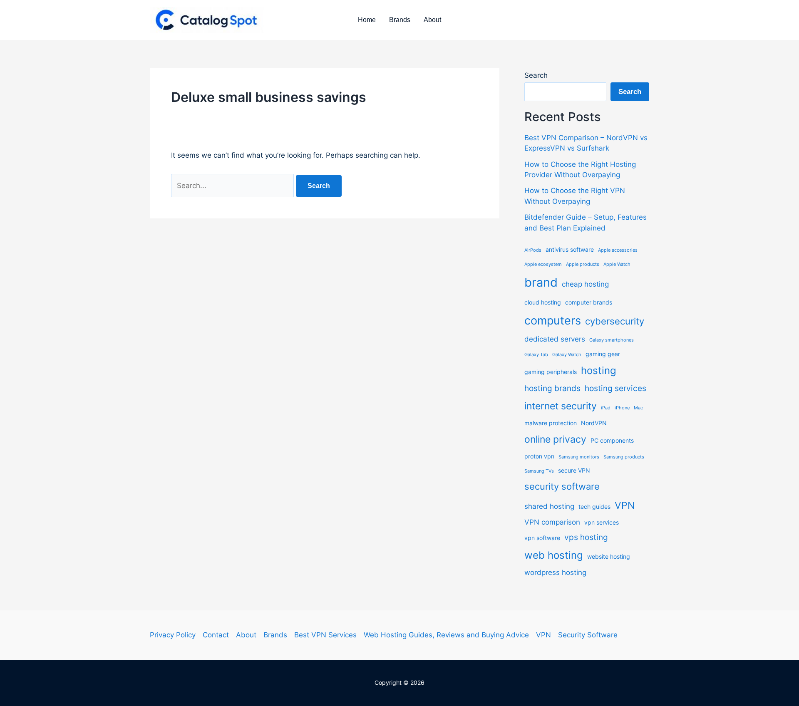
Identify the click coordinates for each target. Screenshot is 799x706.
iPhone (622, 408)
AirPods (532, 250)
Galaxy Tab (536, 354)
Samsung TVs (539, 471)
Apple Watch (616, 264)
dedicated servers (554, 339)
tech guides (594, 506)
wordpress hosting (555, 572)
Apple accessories (618, 250)
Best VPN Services (325, 635)
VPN (625, 505)
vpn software (542, 537)
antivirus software (570, 249)
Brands (399, 19)
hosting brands (552, 388)
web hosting (553, 555)
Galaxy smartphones (611, 340)
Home (367, 19)
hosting (598, 370)
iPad (605, 408)
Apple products (582, 264)
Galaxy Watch (566, 354)
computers (552, 320)
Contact (216, 635)
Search (536, 75)
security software (562, 486)
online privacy (555, 439)
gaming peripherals (550, 371)
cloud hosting (542, 302)
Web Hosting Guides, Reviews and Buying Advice (446, 635)
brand (541, 282)
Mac (638, 408)
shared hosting (549, 506)
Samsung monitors (578, 457)
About (432, 19)
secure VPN (574, 470)
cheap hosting (585, 284)
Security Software (588, 635)
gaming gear (603, 353)
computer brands (588, 302)
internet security (560, 406)
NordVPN (594, 422)
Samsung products (623, 457)
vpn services (601, 522)
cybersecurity (614, 321)
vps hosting (586, 537)
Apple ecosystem (543, 264)
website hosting (608, 556)
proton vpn (539, 456)
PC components (612, 440)
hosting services (615, 388)
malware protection (550, 422)
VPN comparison (552, 522)
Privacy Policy (173, 635)
